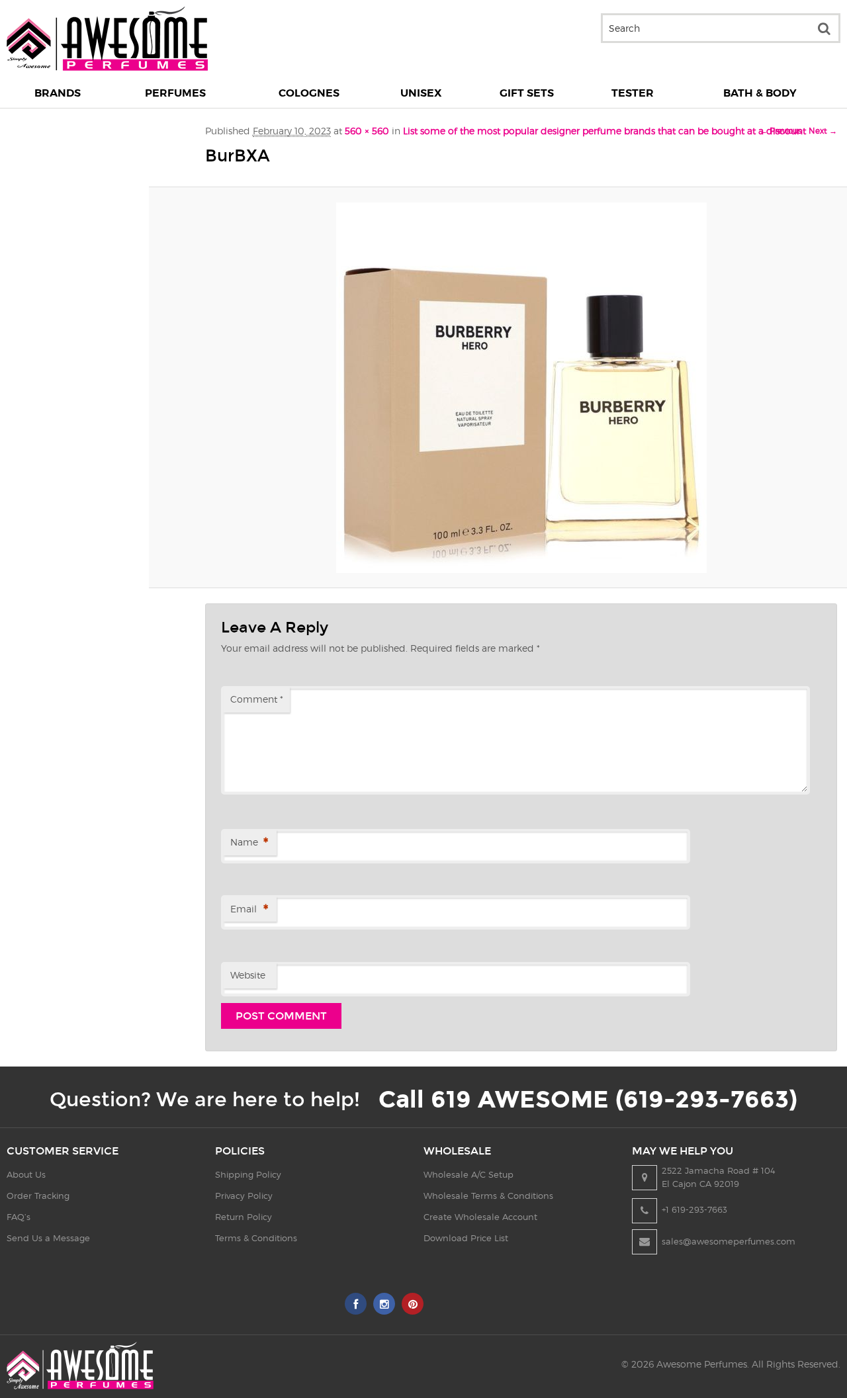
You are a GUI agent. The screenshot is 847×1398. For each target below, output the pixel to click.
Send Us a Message (48, 1238)
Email (249, 909)
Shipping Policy (248, 1174)
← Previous (780, 131)
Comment (256, 699)
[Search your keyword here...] (823, 28)
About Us (26, 1174)
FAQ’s (18, 1216)
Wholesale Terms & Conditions (488, 1195)
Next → (823, 131)
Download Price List (466, 1238)
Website (247, 975)
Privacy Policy (244, 1195)
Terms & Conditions (256, 1238)
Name (249, 843)
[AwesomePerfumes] (107, 67)
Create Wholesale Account (480, 1216)
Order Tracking (38, 1195)
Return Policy (243, 1216)
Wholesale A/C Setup (468, 1174)
